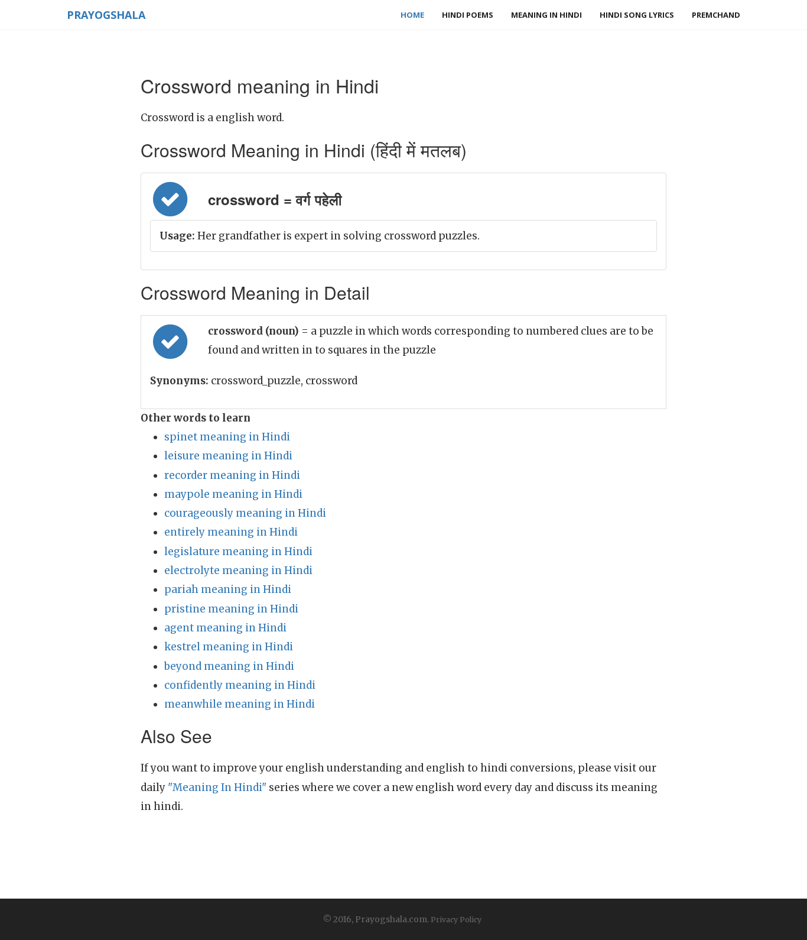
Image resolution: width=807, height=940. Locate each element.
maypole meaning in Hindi (233, 494)
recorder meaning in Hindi (232, 475)
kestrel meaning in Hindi (228, 646)
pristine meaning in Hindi (231, 608)
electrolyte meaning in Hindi (238, 570)
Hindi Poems (467, 14)
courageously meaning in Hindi (245, 513)
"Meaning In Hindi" (217, 787)
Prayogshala (106, 15)
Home (412, 14)
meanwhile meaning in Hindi (239, 704)
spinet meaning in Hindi (227, 436)
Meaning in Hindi (546, 14)
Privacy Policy (456, 919)
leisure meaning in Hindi (228, 455)
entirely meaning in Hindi (231, 532)
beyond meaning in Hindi (229, 666)
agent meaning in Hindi (225, 627)
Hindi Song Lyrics (637, 14)
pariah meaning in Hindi (227, 589)
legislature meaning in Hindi (238, 551)
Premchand (716, 14)
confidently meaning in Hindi (239, 685)
